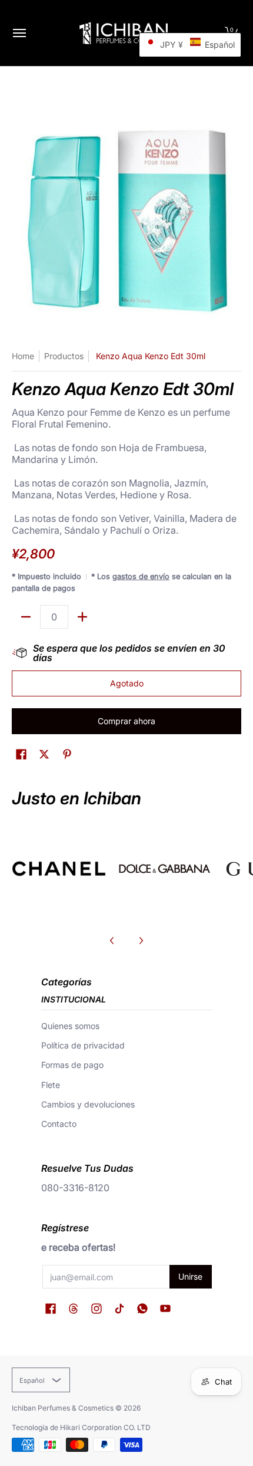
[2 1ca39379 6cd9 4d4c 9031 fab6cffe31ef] (165, 868)
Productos (64, 356)
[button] (21, 754)
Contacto (58, 1124)
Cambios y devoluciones (88, 1104)
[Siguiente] (141, 941)
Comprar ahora (126, 721)
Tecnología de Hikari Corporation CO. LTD (81, 1427)
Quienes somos (70, 1026)
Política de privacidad (83, 1045)
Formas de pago (72, 1065)
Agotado (127, 683)
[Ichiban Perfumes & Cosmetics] (124, 33)
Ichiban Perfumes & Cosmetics (63, 1407)
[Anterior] (112, 941)
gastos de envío (140, 576)
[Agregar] (82, 616)
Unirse (190, 1276)
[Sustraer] (26, 616)
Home (23, 356)
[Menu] (19, 33)
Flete (50, 1085)
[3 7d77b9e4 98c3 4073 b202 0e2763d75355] (59, 868)
